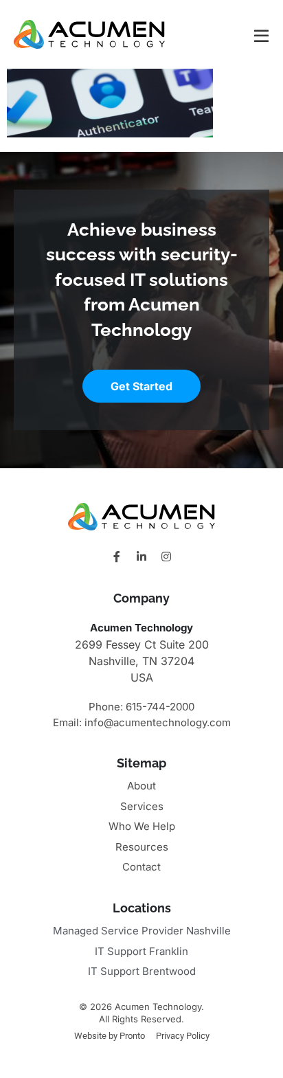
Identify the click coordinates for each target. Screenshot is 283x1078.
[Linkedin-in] (141, 556)
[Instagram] (166, 556)
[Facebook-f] (116, 556)
